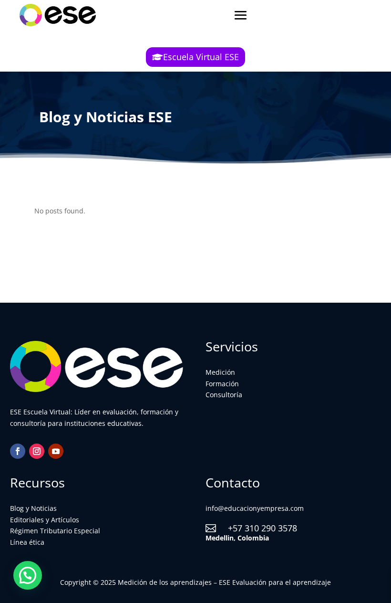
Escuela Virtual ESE (201, 57)
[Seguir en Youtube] (55, 451)
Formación (222, 383)
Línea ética (27, 542)
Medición (220, 372)
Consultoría (224, 394)
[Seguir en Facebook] (17, 451)
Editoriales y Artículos (44, 519)
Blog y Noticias (33, 508)
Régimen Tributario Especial (55, 530)
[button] (27, 575)
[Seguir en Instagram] (36, 451)
